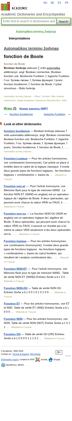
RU (45, 3)
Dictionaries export (9, 359)
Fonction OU (12, 334)
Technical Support (20, 354)
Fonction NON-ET (15, 268)
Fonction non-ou (15, 213)
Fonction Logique (15, 158)
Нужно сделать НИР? (33, 108)
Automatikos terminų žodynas (36, 31)
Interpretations (19, 38)
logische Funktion (54, 114)
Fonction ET (12, 303)
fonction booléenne (21, 114)
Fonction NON (13, 318)
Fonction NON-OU (15, 288)
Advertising (35, 354)
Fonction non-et (14, 186)
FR (66, 3)
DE (52, 3)
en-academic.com (15, 6)
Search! (63, 21)
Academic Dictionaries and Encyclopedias (33, 14)
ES (59, 3)
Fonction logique (15, 241)
